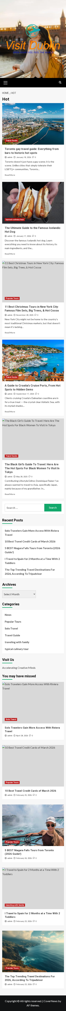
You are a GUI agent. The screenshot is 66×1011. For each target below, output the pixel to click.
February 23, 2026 (24, 921)
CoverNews (51, 1001)
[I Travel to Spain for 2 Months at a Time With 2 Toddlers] (33, 888)
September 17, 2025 (25, 394)
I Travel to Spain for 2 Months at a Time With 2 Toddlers (32, 560)
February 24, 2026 (24, 858)
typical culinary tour (15, 219)
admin (9, 157)
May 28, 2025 (21, 477)
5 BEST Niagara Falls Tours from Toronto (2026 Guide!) (32, 550)
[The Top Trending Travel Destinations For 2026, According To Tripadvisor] (33, 951)
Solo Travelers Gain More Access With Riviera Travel (32, 532)
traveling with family (17, 642)
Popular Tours (12, 298)
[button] (5, 82)
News (8, 614)
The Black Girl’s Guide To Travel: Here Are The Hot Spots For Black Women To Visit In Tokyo (32, 468)
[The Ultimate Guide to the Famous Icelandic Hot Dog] (33, 202)
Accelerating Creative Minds (19, 667)
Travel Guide (11, 140)
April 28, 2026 (22, 736)
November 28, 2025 (24, 315)
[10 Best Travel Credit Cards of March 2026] (33, 766)
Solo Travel (11, 628)
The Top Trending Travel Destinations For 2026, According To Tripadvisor (30, 571)
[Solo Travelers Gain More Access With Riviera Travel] (33, 702)
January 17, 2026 (23, 236)
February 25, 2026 (24, 795)
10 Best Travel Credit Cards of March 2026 (30, 541)
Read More (10, 175)
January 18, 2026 (23, 157)
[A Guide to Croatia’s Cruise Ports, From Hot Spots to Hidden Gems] (33, 360)
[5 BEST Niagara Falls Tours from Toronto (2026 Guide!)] (33, 825)
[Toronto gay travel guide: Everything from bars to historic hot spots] (33, 124)
